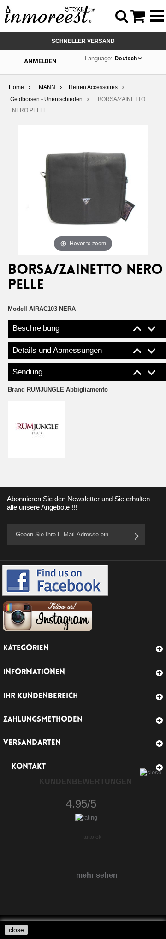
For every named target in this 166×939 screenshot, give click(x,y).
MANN (47, 87)
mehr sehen (97, 875)
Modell (17, 308)
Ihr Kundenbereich (40, 696)
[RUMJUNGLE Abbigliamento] (36, 429)
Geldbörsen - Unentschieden (46, 99)
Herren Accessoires (93, 87)
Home (16, 87)
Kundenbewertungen (85, 781)
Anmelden (40, 61)
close (16, 929)
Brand (58, 389)
